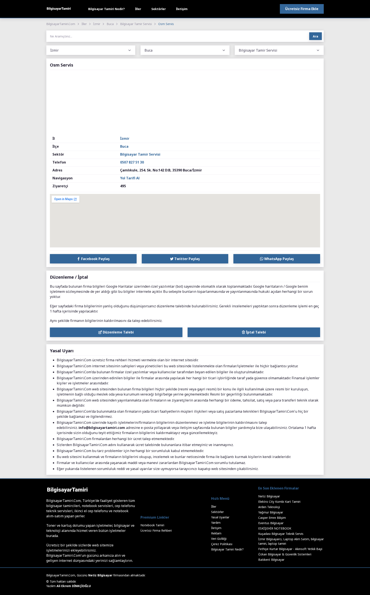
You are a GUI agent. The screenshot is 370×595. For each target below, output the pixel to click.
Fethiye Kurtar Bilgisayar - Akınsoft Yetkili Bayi (290, 549)
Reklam (216, 533)
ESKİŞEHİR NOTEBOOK (274, 528)
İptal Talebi (255, 332)
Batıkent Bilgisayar (271, 560)
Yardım (216, 523)
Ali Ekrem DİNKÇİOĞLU (74, 586)
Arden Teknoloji (269, 507)
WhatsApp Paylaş (278, 258)
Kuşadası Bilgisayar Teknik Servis (280, 534)
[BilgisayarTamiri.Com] (58, 9)
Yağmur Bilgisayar (270, 512)
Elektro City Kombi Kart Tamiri (279, 502)
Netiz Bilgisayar (269, 496)
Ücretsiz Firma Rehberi (156, 530)
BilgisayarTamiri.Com (60, 24)
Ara (315, 36)
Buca (110, 24)
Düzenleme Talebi (118, 332)
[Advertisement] (185, 104)
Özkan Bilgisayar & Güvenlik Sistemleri (284, 554)
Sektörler (158, 9)
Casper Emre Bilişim (272, 518)
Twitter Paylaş (186, 258)
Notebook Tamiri (152, 525)
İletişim (182, 9)
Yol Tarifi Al (130, 178)
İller (138, 9)
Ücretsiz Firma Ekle (301, 8)
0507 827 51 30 (132, 162)
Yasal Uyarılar (220, 517)
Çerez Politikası (221, 544)
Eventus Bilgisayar (270, 523)
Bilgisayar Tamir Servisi (136, 24)
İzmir (96, 24)
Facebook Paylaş (95, 258)
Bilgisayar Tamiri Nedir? (106, 9)
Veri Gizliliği (219, 539)
